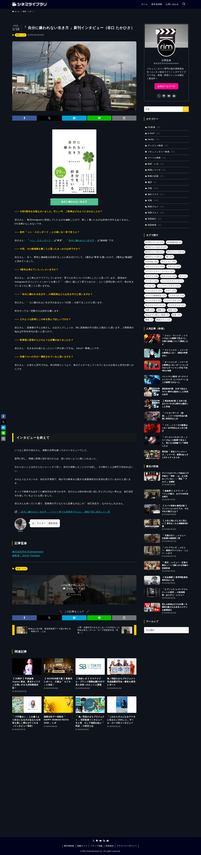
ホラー (170, 291)
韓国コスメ (156, 212)
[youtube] (169, 96)
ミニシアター (153, 300)
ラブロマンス (176, 305)
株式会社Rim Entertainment (28, 551)
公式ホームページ (166, 86)
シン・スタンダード (40, 240)
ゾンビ (150, 286)
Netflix (154, 139)
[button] (24, 118)
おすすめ (151, 262)
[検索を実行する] (186, 109)
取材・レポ (20, 35)
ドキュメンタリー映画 (161, 152)
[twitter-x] (159, 96)
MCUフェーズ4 (154, 252)
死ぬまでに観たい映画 (157, 315)
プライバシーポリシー (127, 846)
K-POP (154, 133)
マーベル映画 (157, 158)
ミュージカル (172, 300)
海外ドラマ (156, 194)
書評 (152, 182)
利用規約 (110, 846)
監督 (176, 315)
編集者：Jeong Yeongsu (26, 555)
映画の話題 (156, 176)
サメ (183, 276)
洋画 (153, 188)
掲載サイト (82, 846)
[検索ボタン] (184, 4)
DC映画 (154, 127)
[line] (164, 96)
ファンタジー (153, 291)
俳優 (149, 310)
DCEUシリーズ (154, 242)
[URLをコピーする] (124, 118)
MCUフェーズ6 (154, 257)
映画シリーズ (157, 170)
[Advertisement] (74, 400)
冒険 (161, 310)
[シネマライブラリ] (29, 4)
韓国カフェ (163, 320)
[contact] (174, 96)
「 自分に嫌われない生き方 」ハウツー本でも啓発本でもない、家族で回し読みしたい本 (64, 512)
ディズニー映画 (158, 145)
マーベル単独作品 (155, 295)
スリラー (151, 281)
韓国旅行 (155, 219)
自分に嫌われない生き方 (81, 240)
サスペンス (168, 276)
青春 (149, 320)
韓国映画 (155, 225)
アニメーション (154, 266)
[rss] (104, 840)
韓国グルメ (156, 206)
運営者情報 (69, 846)
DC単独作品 (174, 242)
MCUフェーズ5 (175, 252)
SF (169, 257)
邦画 (153, 200)
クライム (173, 266)
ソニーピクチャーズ (172, 281)
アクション (168, 262)
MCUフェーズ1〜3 (156, 247)
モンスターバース (155, 305)
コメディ (151, 276)
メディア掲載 (96, 846)
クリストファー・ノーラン (159, 271)
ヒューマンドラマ (169, 286)
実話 (172, 310)
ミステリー (176, 295)
